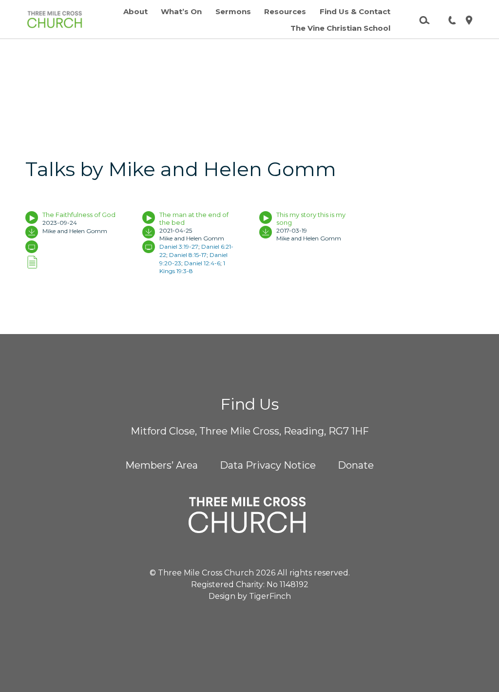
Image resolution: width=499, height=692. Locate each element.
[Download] (31, 232)
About (135, 11)
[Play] (31, 217)
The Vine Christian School (340, 28)
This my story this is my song (310, 218)
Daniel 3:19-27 (178, 246)
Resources (285, 11)
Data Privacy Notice (268, 465)
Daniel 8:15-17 (188, 254)
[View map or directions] (465, 19)
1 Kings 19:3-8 (192, 267)
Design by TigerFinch (250, 596)
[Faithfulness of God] (31, 262)
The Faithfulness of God (78, 214)
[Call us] (448, 19)
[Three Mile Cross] (54, 19)
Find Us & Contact (355, 11)
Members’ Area (161, 465)
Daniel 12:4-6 (202, 263)
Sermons (233, 11)
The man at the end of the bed (194, 218)
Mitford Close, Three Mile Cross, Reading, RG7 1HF (250, 431)
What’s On (181, 11)
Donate (356, 465)
